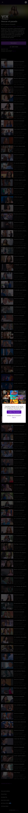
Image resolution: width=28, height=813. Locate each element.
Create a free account (14, 412)
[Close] (24, 392)
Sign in (14, 417)
